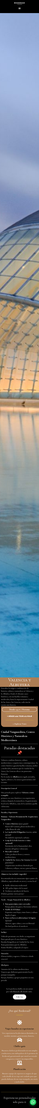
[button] (19, 8)
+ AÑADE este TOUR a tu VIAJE (19, 716)
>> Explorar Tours (19, 724)
